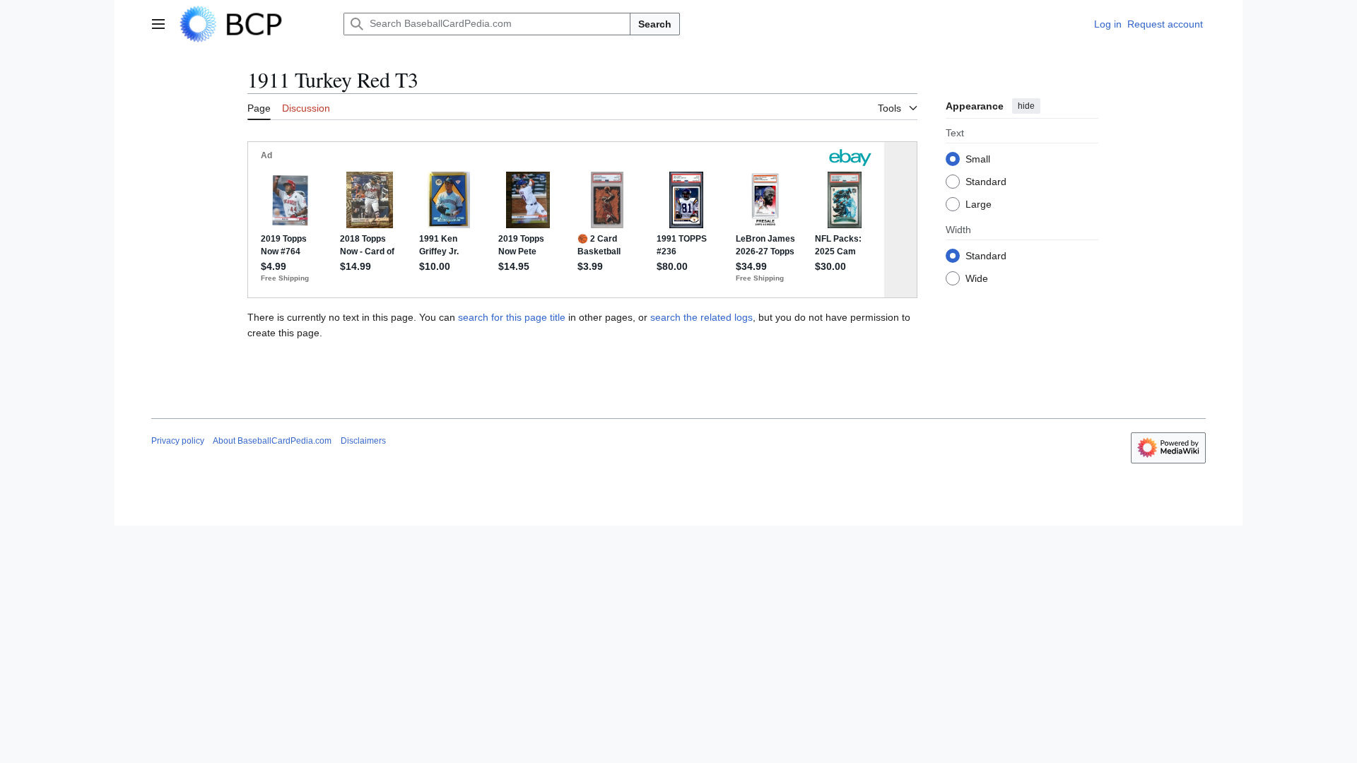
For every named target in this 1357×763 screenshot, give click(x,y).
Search (654, 24)
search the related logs (701, 317)
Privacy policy (177, 441)
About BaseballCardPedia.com (272, 441)
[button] (158, 24)
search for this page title (511, 317)
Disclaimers (363, 441)
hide (1026, 106)
